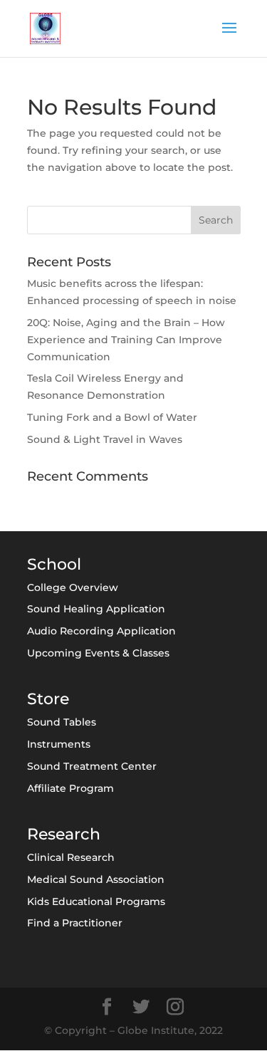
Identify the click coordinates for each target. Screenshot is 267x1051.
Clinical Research (71, 857)
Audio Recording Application (101, 630)
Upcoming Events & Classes (98, 653)
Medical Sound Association (95, 879)
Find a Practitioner (74, 922)
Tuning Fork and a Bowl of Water (112, 417)
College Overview (72, 587)
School (54, 564)
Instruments (58, 744)
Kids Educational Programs (96, 901)
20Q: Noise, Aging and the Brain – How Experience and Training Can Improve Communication (126, 339)
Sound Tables (61, 722)
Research (63, 834)
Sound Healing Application (96, 608)
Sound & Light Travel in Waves (104, 439)
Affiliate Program (70, 788)
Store (48, 698)
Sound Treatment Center (92, 766)
